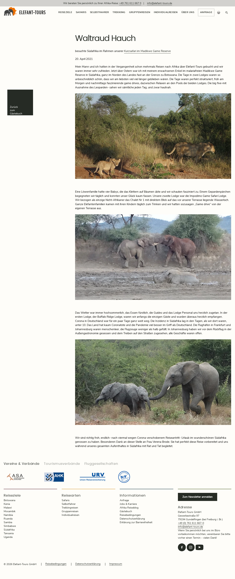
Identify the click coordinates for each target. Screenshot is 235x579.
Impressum (115, 564)
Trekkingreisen (70, 507)
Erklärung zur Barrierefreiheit (136, 522)
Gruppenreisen (139, 12)
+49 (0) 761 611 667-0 (191, 523)
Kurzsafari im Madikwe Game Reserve (147, 51)
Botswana (9, 500)
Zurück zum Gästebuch (16, 110)
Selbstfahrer (99, 12)
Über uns (187, 12)
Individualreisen (166, 12)
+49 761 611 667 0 (130, 3)
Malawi (8, 507)
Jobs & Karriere (128, 504)
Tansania (9, 533)
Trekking (119, 12)
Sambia (8, 522)
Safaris (81, 12)
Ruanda (8, 518)
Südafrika (9, 530)
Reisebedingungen (130, 515)
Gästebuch (126, 511)
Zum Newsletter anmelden (197, 497)
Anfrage (206, 12)
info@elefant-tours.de (159, 3)
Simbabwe (10, 526)
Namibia (8, 515)
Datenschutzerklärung (132, 518)
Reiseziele (65, 12)
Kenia (7, 504)
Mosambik (9, 511)
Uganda (8, 537)
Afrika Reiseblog (129, 507)
